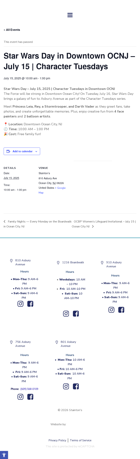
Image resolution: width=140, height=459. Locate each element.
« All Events (12, 30)
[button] (4, 455)
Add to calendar (22, 151)
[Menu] (70, 15)
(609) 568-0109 (29, 389)
